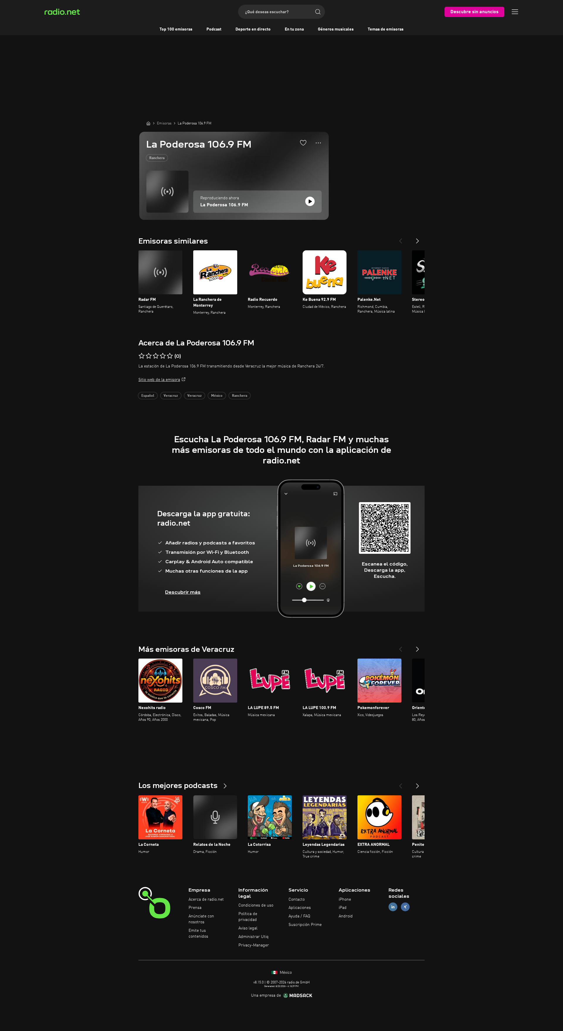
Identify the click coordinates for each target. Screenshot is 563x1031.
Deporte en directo (253, 29)
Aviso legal (247, 928)
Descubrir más (183, 592)
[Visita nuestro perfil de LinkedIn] (393, 907)
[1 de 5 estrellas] (141, 356)
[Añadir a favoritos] (303, 142)
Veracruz (171, 396)
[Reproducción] (310, 201)
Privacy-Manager (253, 945)
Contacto (297, 899)
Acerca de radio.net (206, 899)
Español (147, 396)
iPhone (345, 899)
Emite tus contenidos (198, 934)
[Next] (418, 239)
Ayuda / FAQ (299, 916)
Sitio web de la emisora (159, 380)
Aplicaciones (300, 908)
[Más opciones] (318, 142)
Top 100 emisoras (176, 29)
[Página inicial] (148, 123)
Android (346, 916)
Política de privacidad (247, 917)
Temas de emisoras (385, 29)
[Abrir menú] (514, 11)
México (217, 396)
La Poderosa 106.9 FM (224, 205)
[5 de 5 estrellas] (169, 356)
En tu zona (294, 29)
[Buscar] (317, 11)
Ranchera (157, 158)
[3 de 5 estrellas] (155, 356)
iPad (343, 908)
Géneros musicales (336, 29)
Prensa (195, 908)
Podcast (213, 29)
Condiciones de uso (255, 905)
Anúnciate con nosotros (201, 919)
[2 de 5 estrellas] (148, 356)
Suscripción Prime (305, 925)
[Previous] (401, 239)
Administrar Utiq (253, 937)
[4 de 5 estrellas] (162, 356)
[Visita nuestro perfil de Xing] (405, 907)
